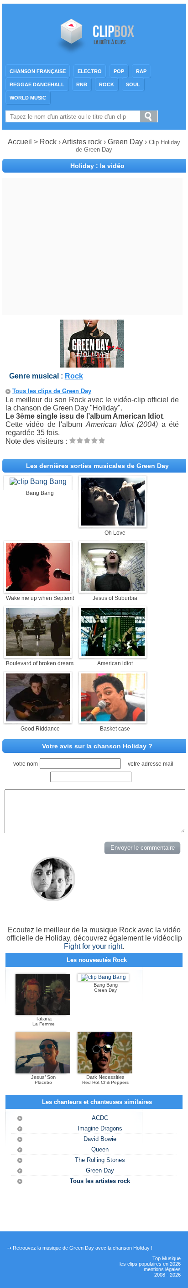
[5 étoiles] (101, 440)
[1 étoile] (72, 440)
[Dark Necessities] (105, 1071)
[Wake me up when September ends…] (38, 588)
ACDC (100, 1118)
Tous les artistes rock (100, 1181)
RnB (81, 84)
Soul (133, 84)
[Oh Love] (113, 523)
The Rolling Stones (100, 1160)
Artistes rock (82, 142)
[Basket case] (113, 719)
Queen (100, 1149)
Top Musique (166, 1258)
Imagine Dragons (100, 1128)
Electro (90, 71)
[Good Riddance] (38, 719)
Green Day (126, 142)
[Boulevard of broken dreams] (38, 653)
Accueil (20, 142)
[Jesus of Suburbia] (113, 588)
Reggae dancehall (37, 84)
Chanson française (38, 71)
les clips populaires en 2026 (150, 1264)
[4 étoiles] (94, 440)
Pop (119, 71)
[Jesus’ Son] (43, 1071)
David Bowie (100, 1139)
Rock (106, 84)
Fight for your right (93, 946)
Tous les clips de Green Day (51, 391)
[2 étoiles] (80, 440)
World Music (28, 97)
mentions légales (162, 1269)
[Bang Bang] (38, 481)
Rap (141, 71)
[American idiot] (113, 653)
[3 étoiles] (87, 440)
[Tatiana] (43, 1013)
